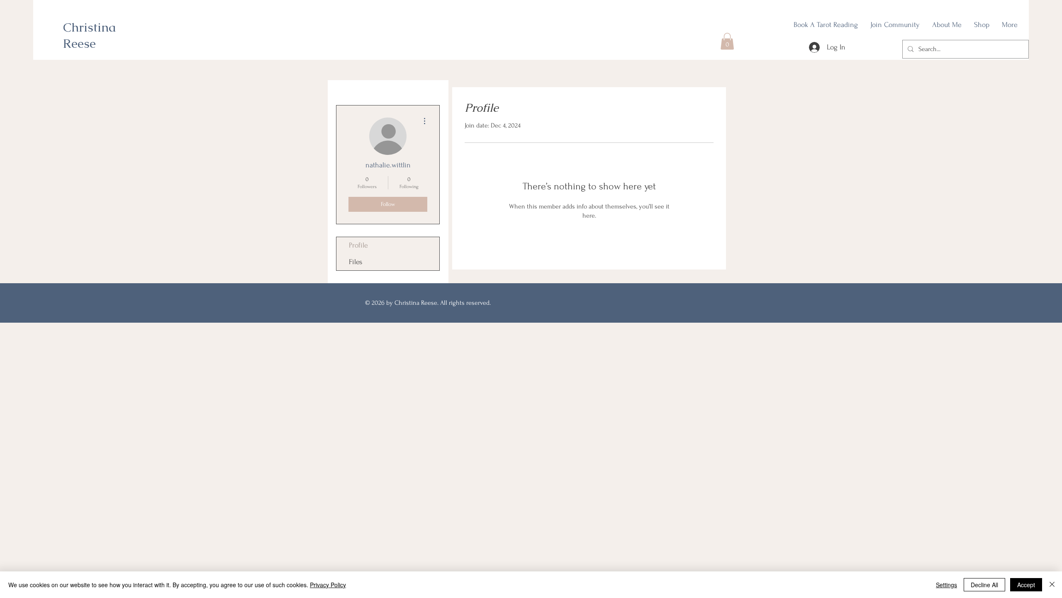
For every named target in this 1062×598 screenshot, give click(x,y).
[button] (727, 41)
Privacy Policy (328, 585)
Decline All (984, 585)
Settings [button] (946, 585)
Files (355, 262)
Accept (1026, 585)
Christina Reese (89, 35)
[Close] (1052, 584)
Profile (358, 245)
